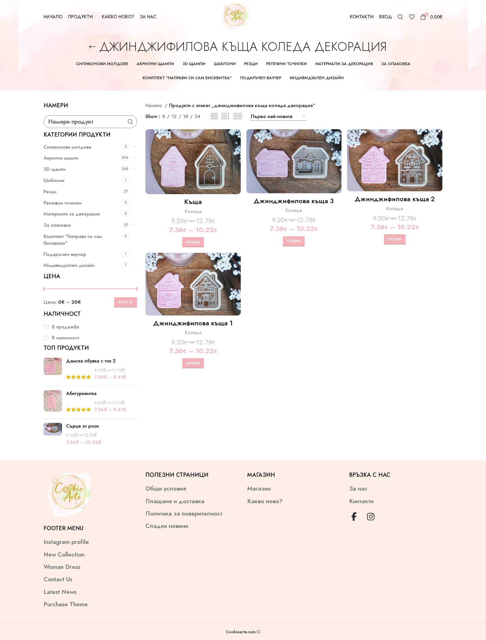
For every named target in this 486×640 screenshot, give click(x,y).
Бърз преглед (237, 151)
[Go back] (92, 47)
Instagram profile (66, 542)
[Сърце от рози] (53, 434)
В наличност (65, 338)
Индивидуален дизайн (69, 265)
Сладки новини (166, 526)
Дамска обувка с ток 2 (91, 361)
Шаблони (54, 180)
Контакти (361, 501)
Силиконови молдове (67, 147)
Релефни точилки (63, 202)
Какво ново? (265, 501)
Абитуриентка (81, 393)
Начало (154, 105)
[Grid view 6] (237, 116)
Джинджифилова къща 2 (395, 199)
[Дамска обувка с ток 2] (53, 370)
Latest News (60, 592)
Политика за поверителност (183, 514)
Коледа (193, 211)
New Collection (64, 555)
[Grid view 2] (214, 116)
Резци (50, 191)
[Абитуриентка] (53, 402)
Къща (193, 201)
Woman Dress (62, 567)
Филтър (125, 302)
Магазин (259, 489)
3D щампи (55, 169)
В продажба (65, 327)
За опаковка (57, 225)
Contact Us (58, 579)
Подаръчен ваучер (65, 254)
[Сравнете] (237, 138)
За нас (358, 489)
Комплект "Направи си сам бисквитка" (73, 239)
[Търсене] (400, 16)
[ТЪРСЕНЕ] (130, 121)
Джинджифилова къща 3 (294, 201)
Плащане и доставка (174, 501)
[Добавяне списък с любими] (237, 163)
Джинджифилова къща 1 (193, 323)
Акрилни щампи (61, 158)
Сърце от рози (82, 426)
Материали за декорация (72, 213)
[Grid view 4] (225, 116)
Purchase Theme (66, 604)
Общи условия (165, 489)
